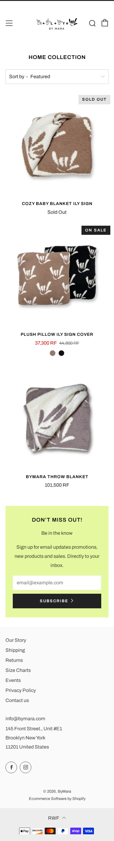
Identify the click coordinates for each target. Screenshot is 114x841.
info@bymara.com (25, 718)
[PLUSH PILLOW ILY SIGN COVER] (57, 275)
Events (13, 680)
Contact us (17, 700)
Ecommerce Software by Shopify (57, 799)
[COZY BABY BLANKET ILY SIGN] (57, 144)
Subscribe (54, 601)
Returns (14, 660)
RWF (53, 818)
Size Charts (18, 670)
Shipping (15, 650)
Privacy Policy (20, 690)
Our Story (15, 640)
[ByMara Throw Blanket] (57, 417)
